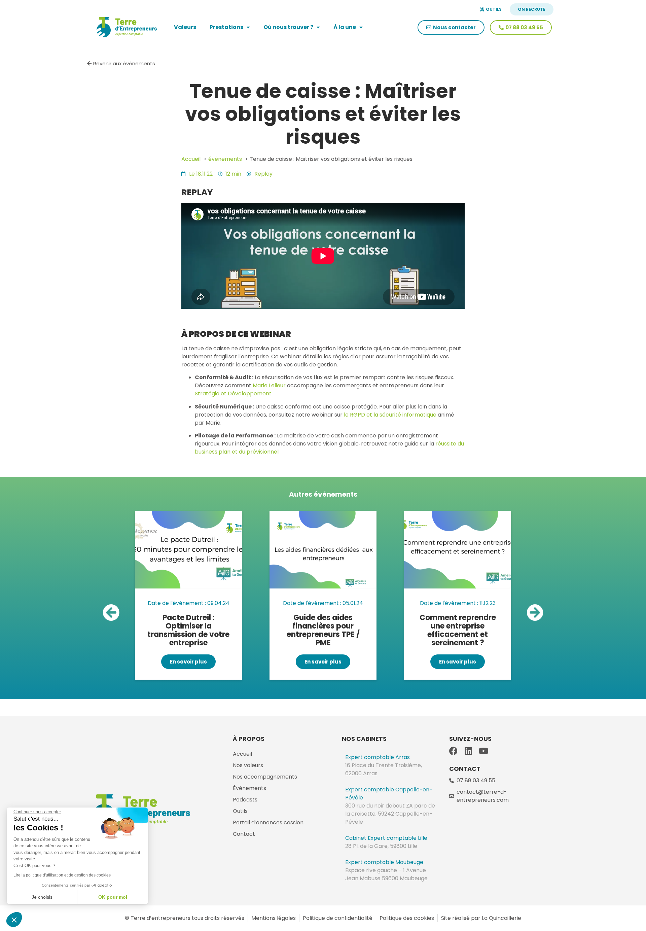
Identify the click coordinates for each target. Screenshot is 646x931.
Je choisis (42, 897)
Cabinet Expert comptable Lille (386, 838)
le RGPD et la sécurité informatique (390, 415)
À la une (344, 27)
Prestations (226, 27)
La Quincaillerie (500, 918)
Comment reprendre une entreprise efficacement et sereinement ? (458, 630)
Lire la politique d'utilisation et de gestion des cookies (62, 875)
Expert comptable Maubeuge (384, 862)
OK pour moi (112, 897)
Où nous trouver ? (288, 27)
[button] (111, 612)
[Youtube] (483, 751)
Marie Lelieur (269, 385)
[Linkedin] (468, 751)
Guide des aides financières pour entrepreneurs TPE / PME (323, 630)
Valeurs (185, 27)
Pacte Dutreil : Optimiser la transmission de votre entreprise (188, 630)
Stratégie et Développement (233, 393)
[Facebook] (453, 751)
